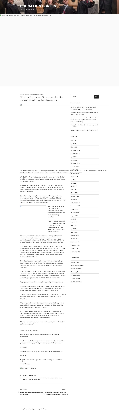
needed (58, 378)
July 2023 (73, 179)
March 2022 (74, 232)
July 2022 (73, 219)
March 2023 (74, 193)
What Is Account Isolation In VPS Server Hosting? (84, 130)
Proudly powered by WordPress (37, 409)
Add (24, 378)
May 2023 (73, 186)
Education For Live (39, 6)
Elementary (51, 378)
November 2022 (75, 206)
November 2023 (75, 166)
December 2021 (75, 242)
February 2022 (75, 235)
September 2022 (75, 212)
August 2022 (74, 216)
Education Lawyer (76, 262)
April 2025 (73, 144)
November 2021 (75, 245)
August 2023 (74, 176)
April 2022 (73, 229)
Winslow (37, 379)
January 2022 (74, 238)
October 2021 (74, 248)
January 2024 (74, 160)
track (31, 379)
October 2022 (74, 209)
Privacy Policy (23, 409)
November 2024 (75, 153)
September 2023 (75, 173)
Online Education (75, 278)
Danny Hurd (39, 94)
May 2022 (73, 225)
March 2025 (74, 147)
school (25, 379)
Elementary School (30, 375)
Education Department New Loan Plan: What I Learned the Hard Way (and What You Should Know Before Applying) (83, 119)
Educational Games (76, 268)
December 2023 (75, 163)
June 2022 (73, 222)
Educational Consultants (77, 265)
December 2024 (75, 150)
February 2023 (75, 196)
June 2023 (73, 183)
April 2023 (73, 189)
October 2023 (74, 170)
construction (41, 378)
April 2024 (73, 157)
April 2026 (73, 140)
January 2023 (74, 199)
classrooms (30, 378)
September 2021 (75, 251)
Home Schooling (75, 275)
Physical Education (76, 281)
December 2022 (75, 202)
